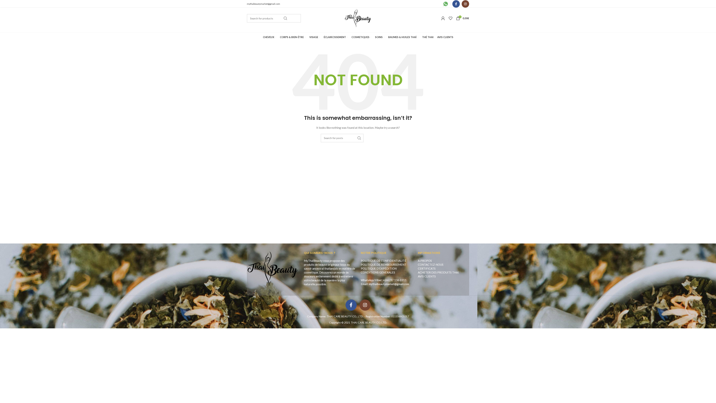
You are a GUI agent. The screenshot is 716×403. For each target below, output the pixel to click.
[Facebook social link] (456, 4)
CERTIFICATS (427, 268)
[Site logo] (358, 18)
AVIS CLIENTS (427, 276)
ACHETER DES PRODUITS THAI (438, 272)
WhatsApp (367, 280)
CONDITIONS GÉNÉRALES (378, 272)
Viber (378, 280)
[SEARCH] (285, 18)
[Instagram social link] (465, 4)
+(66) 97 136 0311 (394, 280)
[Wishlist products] (450, 18)
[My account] (443, 18)
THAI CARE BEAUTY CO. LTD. (369, 322)
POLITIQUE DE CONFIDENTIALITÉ (383, 260)
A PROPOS (425, 260)
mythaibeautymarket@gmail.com (263, 3)
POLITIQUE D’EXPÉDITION (379, 268)
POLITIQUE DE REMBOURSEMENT (383, 264)
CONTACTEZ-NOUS (430, 264)
